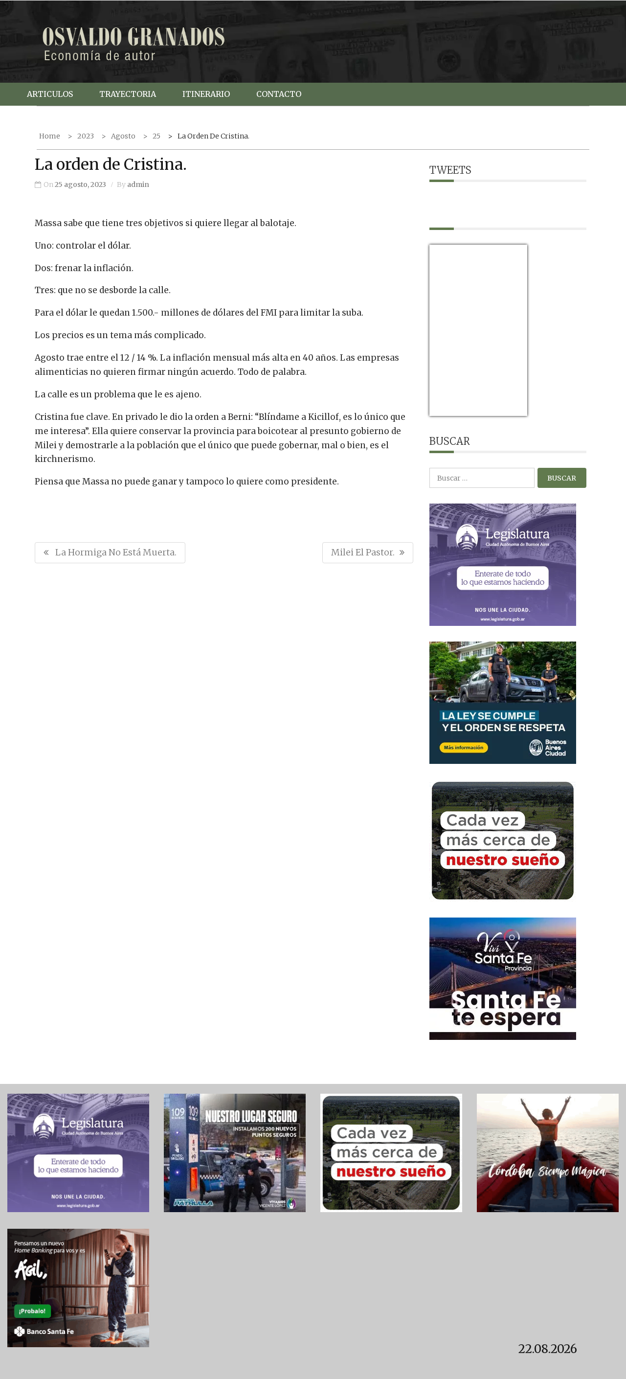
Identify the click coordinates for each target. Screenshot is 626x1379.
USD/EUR (451, 410)
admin (138, 184)
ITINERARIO (206, 94)
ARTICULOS (50, 94)
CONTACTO (278, 94)
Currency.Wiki (500, 410)
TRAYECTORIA (127, 94)
